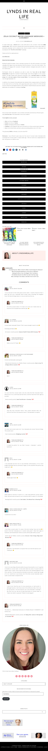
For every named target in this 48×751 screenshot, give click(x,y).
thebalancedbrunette (17, 301)
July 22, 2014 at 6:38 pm (17, 339)
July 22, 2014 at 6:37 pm (17, 303)
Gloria (11, 387)
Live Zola (24, 203)
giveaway (24, 185)
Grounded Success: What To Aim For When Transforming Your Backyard (25, 269)
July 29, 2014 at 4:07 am (17, 582)
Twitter (16, 123)
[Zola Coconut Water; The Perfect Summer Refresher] (9, 234)
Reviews (27, 33)
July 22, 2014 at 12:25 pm (16, 321)
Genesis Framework (23, 747)
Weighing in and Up (20, 434)
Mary (11, 287)
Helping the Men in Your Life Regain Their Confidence (25, 273)
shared (15, 44)
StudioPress (33, 747)
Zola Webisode (6, 56)
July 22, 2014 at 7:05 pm (17, 441)
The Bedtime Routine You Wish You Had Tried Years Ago (25, 274)
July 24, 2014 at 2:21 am (15, 510)
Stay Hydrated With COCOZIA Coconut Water (38, 243)
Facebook (15, 121)
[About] (24, 648)
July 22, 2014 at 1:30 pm (15, 355)
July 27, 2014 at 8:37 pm (17, 544)
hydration (24, 189)
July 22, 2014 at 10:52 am (16, 288)
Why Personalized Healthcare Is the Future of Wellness (25, 271)
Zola (44, 44)
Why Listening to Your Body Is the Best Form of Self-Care (25, 276)
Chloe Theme (13, 747)
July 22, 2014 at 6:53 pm (15, 388)
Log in (45, 747)
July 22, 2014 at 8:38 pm (17, 474)
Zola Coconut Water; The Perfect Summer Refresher (9, 243)
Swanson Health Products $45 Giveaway (28, 331)
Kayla (11, 458)
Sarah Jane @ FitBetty (15, 523)
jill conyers (13, 319)
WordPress (40, 747)
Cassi (11, 423)
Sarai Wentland (14, 561)
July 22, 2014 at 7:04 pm (17, 406)
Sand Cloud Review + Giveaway (24, 399)
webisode (24, 222)
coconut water (24, 180)
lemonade (24, 194)
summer (24, 212)
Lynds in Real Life (24, 14)
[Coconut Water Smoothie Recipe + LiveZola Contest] (24, 234)
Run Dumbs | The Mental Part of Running (30, 499)
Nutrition (21, 33)
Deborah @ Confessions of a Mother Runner (21, 354)
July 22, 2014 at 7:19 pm (15, 459)
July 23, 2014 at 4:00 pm (15, 490)
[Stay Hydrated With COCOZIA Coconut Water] (38, 234)
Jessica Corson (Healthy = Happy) (18, 509)
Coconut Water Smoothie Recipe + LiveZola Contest (24, 243)
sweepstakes (24, 217)
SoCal (24, 208)
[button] (24, 1)
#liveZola (24, 171)
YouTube (23, 87)
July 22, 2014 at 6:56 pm (15, 424)
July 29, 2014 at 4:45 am (15, 605)
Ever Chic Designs (31, 745)
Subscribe (6, 698)
